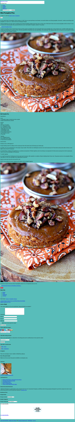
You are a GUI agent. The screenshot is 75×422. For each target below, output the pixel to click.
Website (2, 320)
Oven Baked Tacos (7, 382)
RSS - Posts (3, 346)
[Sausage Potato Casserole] (5, 374)
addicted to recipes (4, 1)
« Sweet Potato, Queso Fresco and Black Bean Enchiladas (12, 300)
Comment (2, 314)
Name (2, 316)
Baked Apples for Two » (5, 302)
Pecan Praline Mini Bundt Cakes (10, 384)
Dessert (7, 298)
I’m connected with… (4, 415)
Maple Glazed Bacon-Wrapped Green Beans (12, 379)
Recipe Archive (3, 396)
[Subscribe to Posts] (0, 346)
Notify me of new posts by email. (9, 323)
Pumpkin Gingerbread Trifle (9, 380)
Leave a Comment (15, 15)
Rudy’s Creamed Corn (7, 383)
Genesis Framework (22, 420)
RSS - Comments (5, 348)
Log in (34, 420)
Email (2, 318)
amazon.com (24, 390)
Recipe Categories (4, 401)
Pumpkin (11, 298)
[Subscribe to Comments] (0, 348)
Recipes (15, 298)
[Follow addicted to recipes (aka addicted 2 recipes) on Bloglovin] (5, 332)
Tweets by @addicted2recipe (6, 375)
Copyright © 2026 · (4, 420)
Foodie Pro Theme (13, 420)
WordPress (30, 420)
